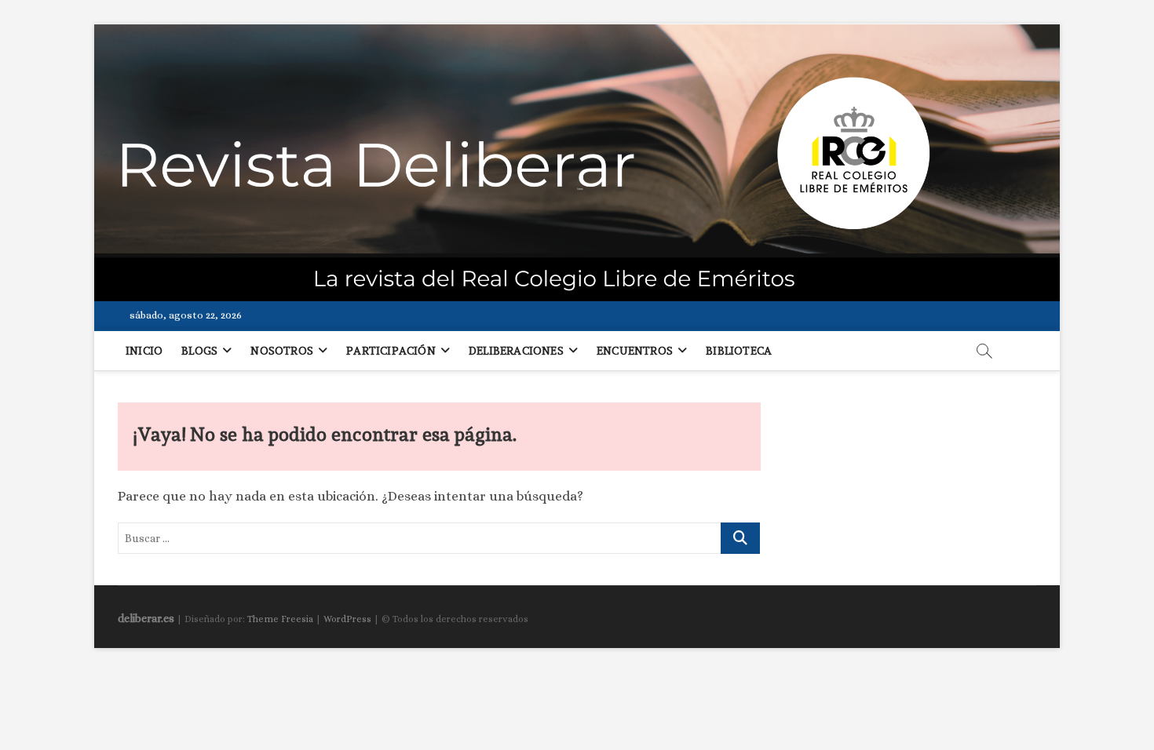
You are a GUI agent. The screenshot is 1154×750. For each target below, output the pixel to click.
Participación (391, 350)
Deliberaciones (516, 350)
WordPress (347, 618)
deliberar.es (146, 618)
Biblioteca (739, 350)
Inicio (144, 350)
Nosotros (281, 350)
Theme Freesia (280, 618)
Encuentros (635, 350)
